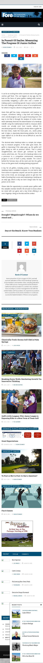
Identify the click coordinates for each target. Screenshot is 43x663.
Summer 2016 (15, 32)
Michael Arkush (18, 596)
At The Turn (25, 621)
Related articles (7, 309)
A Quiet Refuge (27, 624)
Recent (6, 554)
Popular (15, 554)
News (4, 352)
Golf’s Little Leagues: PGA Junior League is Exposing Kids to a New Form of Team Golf (20, 417)
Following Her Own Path (21, 582)
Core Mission (6, 428)
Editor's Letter (26, 632)
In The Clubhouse (33, 428)
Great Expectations (10, 441)
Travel (35, 610)
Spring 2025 (27, 486)
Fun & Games (7, 511)
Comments (25, 554)
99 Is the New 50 (28, 656)
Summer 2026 (30, 610)
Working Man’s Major (30, 645)
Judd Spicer (16, 345)
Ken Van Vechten (17, 385)
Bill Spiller (16, 560)
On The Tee (30, 643)
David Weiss (17, 574)
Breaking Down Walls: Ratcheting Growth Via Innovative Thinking (21, 380)
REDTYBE (8, 637)
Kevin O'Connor (7, 47)
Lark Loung (16, 571)
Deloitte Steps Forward (20, 592)
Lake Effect (26, 613)
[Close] (41, 605)
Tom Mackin (17, 585)
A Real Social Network (30, 636)
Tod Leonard (16, 422)
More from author (21, 309)
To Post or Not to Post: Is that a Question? (19, 476)
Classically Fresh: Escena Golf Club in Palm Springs (20, 341)
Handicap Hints (6, 32)
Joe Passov (17, 563)
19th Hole (5, 315)
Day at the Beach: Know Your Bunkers (23, 230)
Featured (24, 610)
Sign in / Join (37, 7)
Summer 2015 (16, 451)
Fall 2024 (14, 428)
